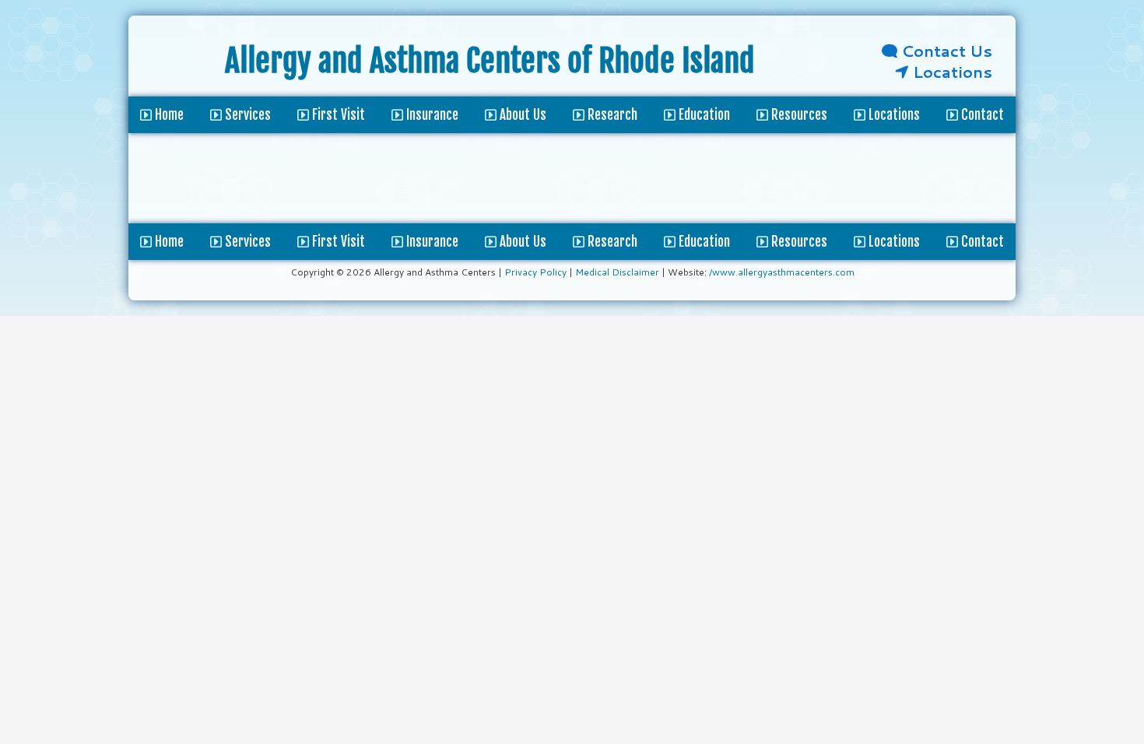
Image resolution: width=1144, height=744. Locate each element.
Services (246, 241)
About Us (521, 241)
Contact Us (944, 50)
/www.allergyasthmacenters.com (781, 272)
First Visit (337, 241)
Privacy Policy (535, 272)
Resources (797, 241)
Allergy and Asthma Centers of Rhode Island (490, 60)
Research (610, 241)
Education (703, 241)
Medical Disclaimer (617, 272)
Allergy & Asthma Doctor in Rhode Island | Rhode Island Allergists (176, 64)
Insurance (430, 241)
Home (168, 241)
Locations (950, 71)
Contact (981, 241)
